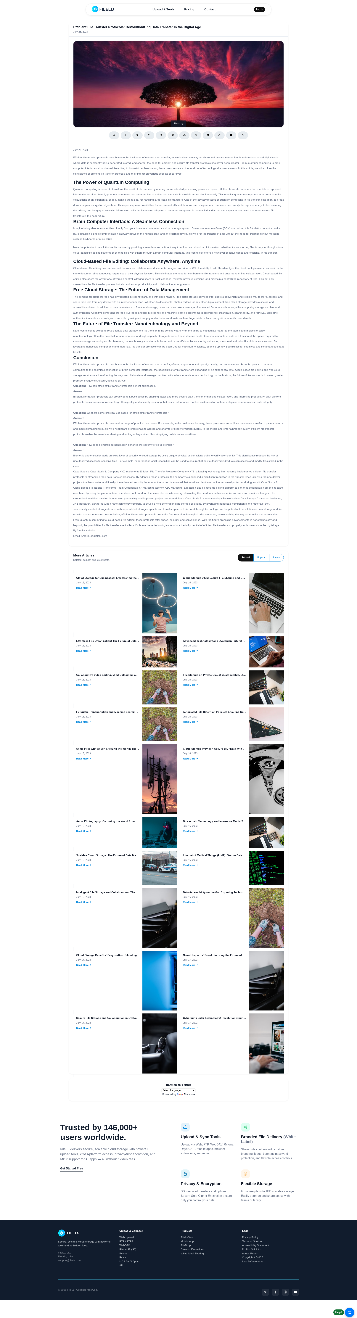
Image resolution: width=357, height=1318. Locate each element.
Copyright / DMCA (252, 1257)
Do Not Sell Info (251, 1249)
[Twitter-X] (265, 1292)
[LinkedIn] (208, 135)
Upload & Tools (163, 9)
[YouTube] (295, 1292)
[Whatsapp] (196, 135)
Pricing (189, 9)
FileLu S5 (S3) (127, 1249)
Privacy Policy (250, 1237)
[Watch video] (231, 135)
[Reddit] (184, 135)
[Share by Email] (149, 135)
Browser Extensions (192, 1249)
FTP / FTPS (126, 1241)
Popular (261, 557)
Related (246, 557)
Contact (210, 9)
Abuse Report (250, 1253)
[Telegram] (173, 135)
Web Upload (126, 1237)
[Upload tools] (243, 135)
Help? (338, 1312)
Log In (259, 9)
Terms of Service (252, 1241)
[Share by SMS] (161, 135)
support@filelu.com (69, 1260)
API (121, 1265)
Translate (189, 1094)
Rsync (123, 1257)
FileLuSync (187, 1237)
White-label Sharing (192, 1253)
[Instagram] (285, 1292)
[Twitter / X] (137, 135)
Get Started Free (71, 1168)
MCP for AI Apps (129, 1261)
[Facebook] (126, 135)
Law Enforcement (252, 1261)
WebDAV (124, 1245)
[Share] (114, 135)
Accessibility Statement (255, 1245)
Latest (276, 557)
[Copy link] (219, 135)
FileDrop (186, 1245)
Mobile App (187, 1241)
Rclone (123, 1253)
